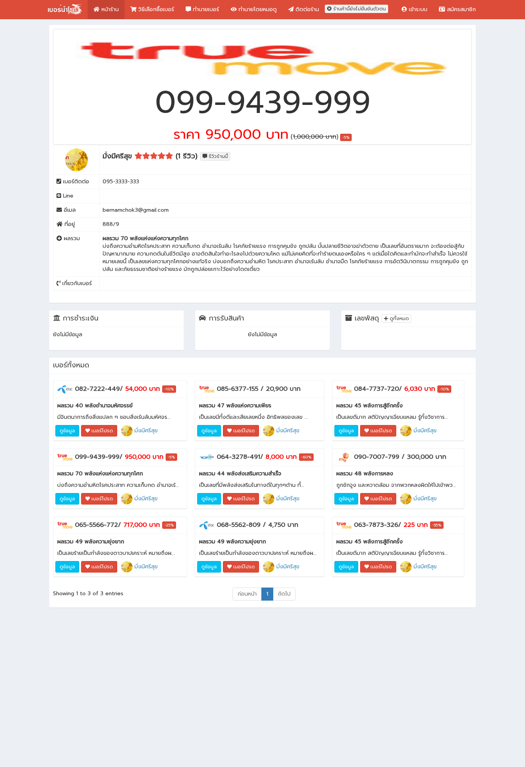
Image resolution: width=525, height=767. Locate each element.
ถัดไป (284, 594)
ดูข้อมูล (67, 430)
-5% (345, 137)
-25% (169, 525)
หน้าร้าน (109, 9)
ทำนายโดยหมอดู (257, 9)
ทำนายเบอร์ (205, 9)
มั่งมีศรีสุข (145, 431)
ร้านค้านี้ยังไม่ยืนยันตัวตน (359, 8)
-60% (306, 457)
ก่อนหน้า (247, 594)
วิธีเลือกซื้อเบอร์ (155, 9)
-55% (436, 525)
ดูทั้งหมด (398, 318)
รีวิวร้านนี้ (217, 156)
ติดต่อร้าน (306, 9)
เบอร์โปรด (101, 430)
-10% (169, 389)
